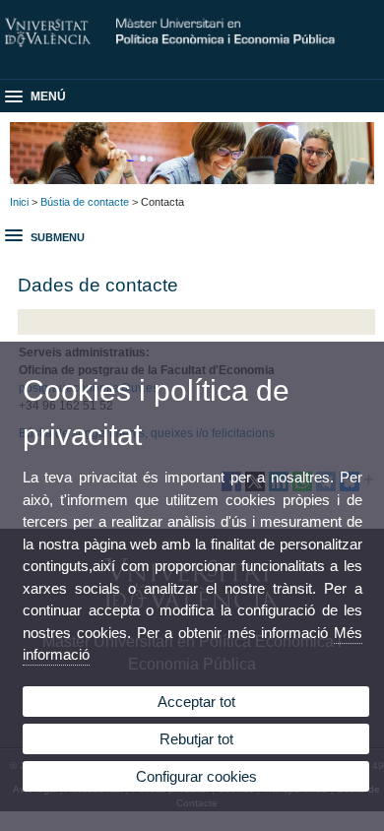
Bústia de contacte (84, 202)
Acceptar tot (196, 701)
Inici (19, 202)
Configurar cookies (196, 776)
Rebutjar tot (196, 739)
